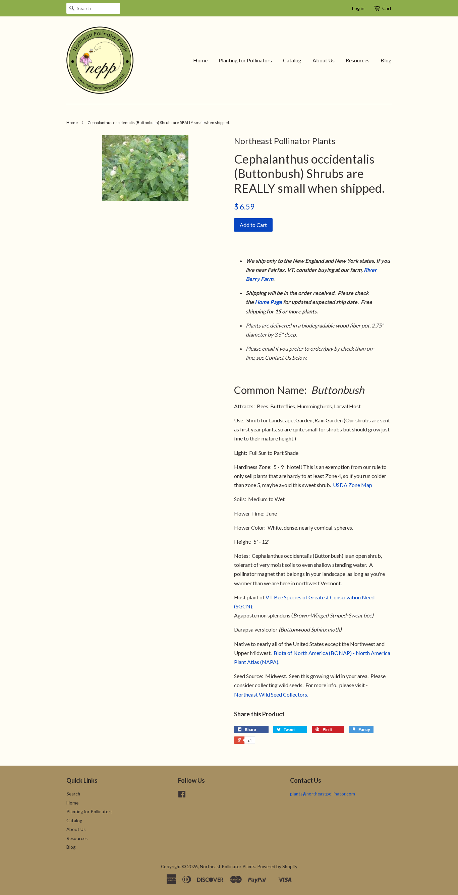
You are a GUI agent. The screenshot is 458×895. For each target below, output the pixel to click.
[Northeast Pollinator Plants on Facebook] (182, 795)
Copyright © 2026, (180, 866)
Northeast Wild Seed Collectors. (271, 694)
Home (200, 60)
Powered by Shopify (277, 866)
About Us (323, 60)
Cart (387, 8)
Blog (386, 60)
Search (73, 793)
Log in (358, 8)
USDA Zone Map (352, 485)
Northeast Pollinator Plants (227, 866)
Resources (357, 60)
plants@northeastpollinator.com (322, 793)
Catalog (292, 60)
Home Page (268, 302)
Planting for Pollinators (245, 60)
